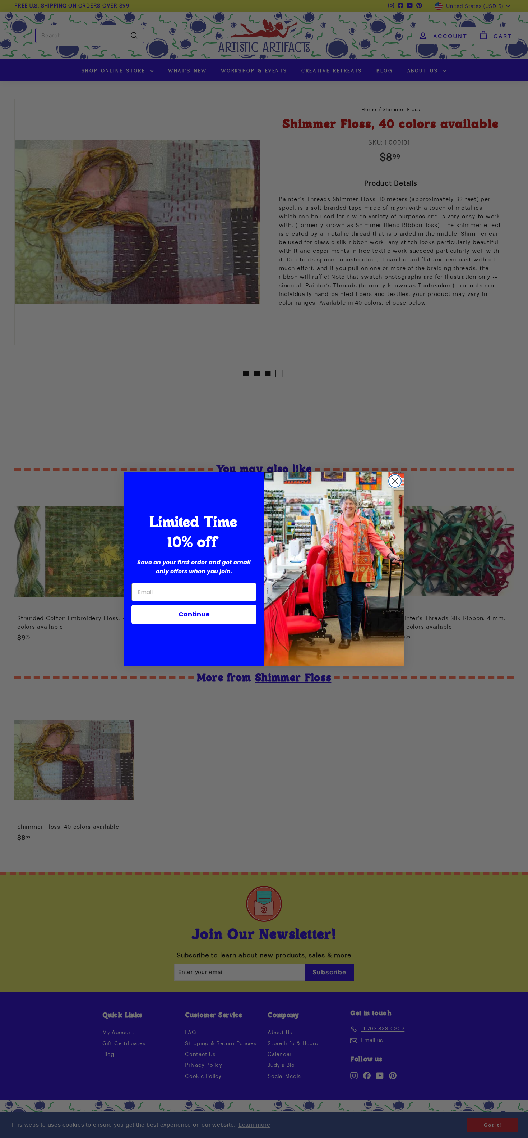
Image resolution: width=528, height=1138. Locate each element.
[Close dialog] (395, 481)
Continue (194, 614)
